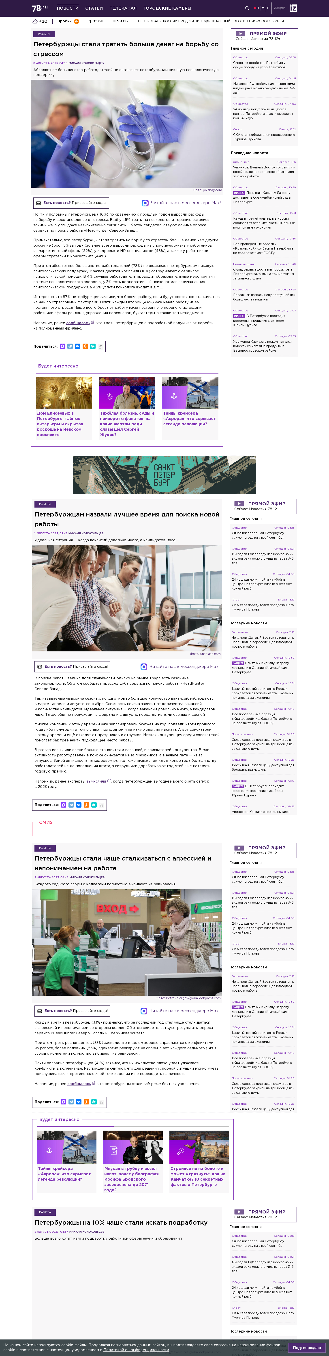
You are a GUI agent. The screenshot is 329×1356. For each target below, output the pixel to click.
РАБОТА (44, 34)
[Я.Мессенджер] (93, 346)
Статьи (94, 8)
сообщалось (78, 323)
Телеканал (123, 8)
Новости (68, 8)
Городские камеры (167, 8)
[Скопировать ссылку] (100, 347)
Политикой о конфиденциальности (136, 1350)
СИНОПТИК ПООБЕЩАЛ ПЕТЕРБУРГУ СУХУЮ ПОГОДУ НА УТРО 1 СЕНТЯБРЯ (203, 21)
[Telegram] (70, 346)
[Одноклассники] (85, 346)
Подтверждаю (307, 1348)
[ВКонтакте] (77, 346)
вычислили (96, 781)
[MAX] (62, 346)
